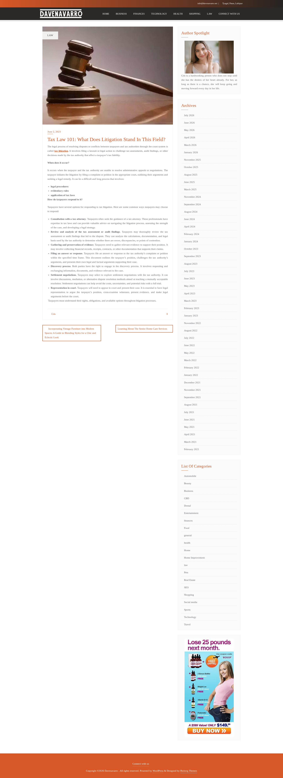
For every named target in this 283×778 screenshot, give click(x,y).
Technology (190, 617)
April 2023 (189, 293)
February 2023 (191, 308)
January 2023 (191, 315)
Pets (186, 572)
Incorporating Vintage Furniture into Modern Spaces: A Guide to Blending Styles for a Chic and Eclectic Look (70, 333)
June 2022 (189, 345)
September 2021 (192, 397)
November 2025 (192, 159)
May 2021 (189, 427)
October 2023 (191, 249)
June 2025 (189, 182)
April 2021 (189, 434)
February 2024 (191, 234)
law (186, 565)
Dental (187, 505)
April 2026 (189, 137)
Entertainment (191, 513)
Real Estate (189, 580)
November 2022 (192, 323)
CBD (186, 498)
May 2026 (189, 130)
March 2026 (190, 145)
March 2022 (190, 360)
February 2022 (191, 367)
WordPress (158, 770)
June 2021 (189, 419)
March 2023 (190, 301)
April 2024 (189, 226)
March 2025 (190, 189)
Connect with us (140, 763)
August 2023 (190, 263)
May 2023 (189, 286)
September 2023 (192, 256)
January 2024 (191, 241)
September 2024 (192, 204)
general (188, 535)
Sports (187, 609)
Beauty (187, 483)
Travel (187, 624)
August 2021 (190, 404)
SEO (186, 587)
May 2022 (189, 353)
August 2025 (190, 174)
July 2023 (189, 271)
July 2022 (189, 338)
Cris (53, 314)
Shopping (189, 594)
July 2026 (189, 115)
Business (188, 491)
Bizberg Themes (188, 770)
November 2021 (192, 390)
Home (187, 550)
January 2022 (191, 375)
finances (188, 520)
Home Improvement (194, 557)
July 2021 (189, 412)
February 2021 (191, 449)
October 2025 (191, 167)
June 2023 (189, 278)
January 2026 (191, 152)
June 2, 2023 (54, 131)
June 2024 (189, 219)
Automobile (190, 476)
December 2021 (192, 382)
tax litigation (61, 151)
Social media (190, 602)
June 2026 (189, 122)
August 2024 (190, 211)
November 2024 (192, 197)
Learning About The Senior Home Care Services (142, 328)
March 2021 (190, 442)
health (187, 542)
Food (186, 528)
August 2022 (190, 330)
